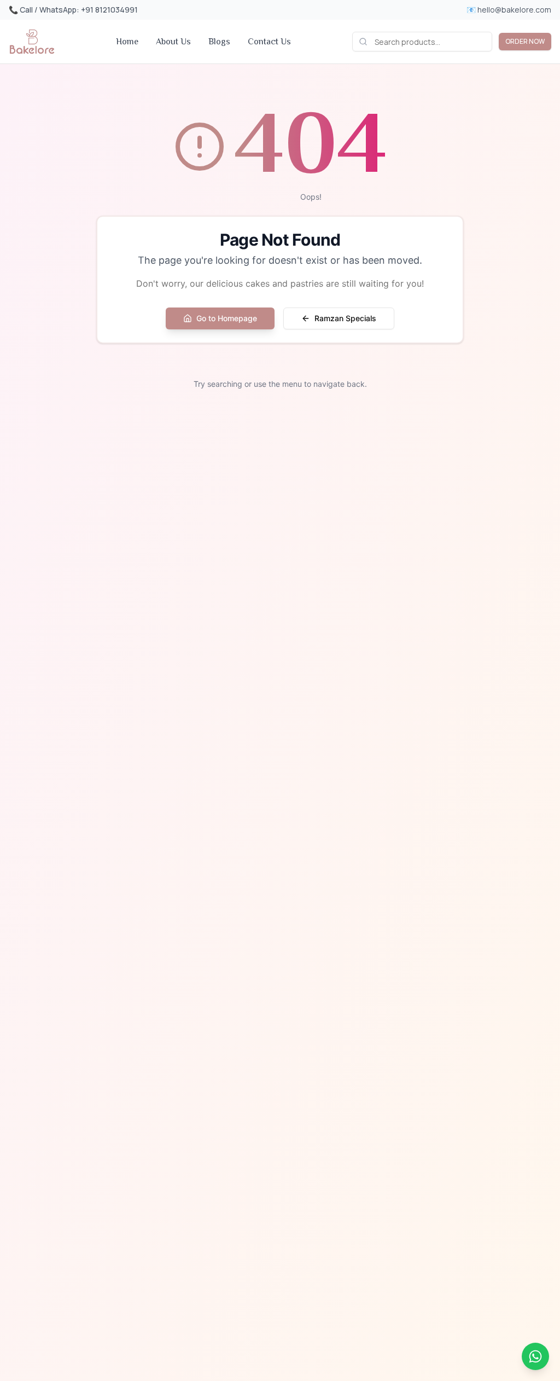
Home (127, 42)
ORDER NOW (525, 41)
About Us (173, 42)
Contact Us (269, 42)
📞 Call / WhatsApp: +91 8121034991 (73, 9)
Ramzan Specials (345, 318)
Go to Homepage (226, 318)
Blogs (219, 42)
